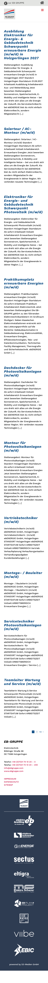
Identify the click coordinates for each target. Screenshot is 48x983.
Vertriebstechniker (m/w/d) (21, 520)
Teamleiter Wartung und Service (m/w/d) (22, 682)
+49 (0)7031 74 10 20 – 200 (25, 765)
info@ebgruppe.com (13, 768)
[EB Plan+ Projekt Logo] (24, 900)
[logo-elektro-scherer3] (24, 885)
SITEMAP (8, 785)
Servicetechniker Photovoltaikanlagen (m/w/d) (22, 625)
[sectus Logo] (24, 856)
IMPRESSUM (10, 779)
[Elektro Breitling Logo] (24, 816)
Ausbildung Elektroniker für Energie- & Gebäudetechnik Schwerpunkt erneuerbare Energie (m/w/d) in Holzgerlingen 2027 (22, 44)
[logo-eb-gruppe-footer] (24, 800)
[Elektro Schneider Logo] (24, 833)
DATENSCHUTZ (11, 782)
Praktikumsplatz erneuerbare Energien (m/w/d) (23, 283)
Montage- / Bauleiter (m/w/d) (23, 575)
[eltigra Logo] (24, 872)
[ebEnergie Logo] (24, 845)
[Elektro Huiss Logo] (24, 914)
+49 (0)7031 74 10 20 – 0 (23, 762)
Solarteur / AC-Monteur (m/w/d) (19, 131)
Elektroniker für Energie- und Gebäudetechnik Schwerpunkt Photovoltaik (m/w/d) (23, 204)
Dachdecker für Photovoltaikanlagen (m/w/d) (22, 371)
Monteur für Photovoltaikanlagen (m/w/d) (22, 446)
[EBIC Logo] (24, 944)
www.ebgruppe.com (13, 771)
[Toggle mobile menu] (42, 10)
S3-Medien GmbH (30, 964)
